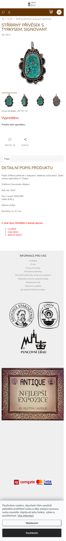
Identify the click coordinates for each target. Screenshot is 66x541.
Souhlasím (32, 532)
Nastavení (32, 522)
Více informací (25, 515)
